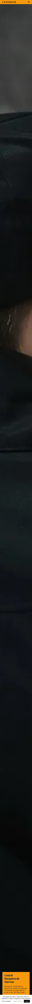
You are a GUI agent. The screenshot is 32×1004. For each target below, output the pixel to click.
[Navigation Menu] (29, 2)
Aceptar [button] (27, 1001)
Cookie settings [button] (17, 1001)
